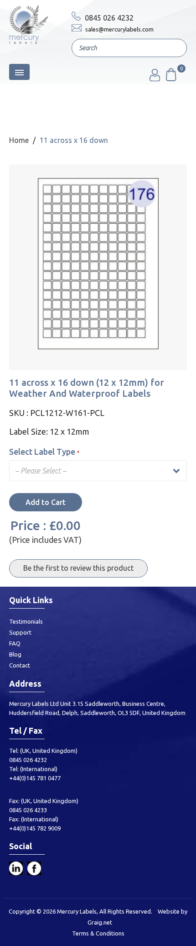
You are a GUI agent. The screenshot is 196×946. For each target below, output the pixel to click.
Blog (15, 654)
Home (19, 140)
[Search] (173, 49)
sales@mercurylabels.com (119, 29)
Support (20, 632)
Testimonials (26, 621)
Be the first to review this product (78, 568)
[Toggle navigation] (19, 72)
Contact (19, 665)
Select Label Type (42, 451)
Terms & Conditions (98, 933)
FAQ (15, 643)
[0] (170, 78)
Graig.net (100, 922)
